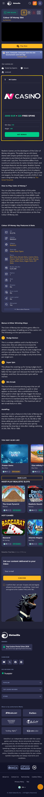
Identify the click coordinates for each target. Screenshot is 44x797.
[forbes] (32, 713)
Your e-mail (9, 571)
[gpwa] (25, 767)
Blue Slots (13, 257)
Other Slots (19, 261)
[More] (40, 787)
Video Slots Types (17, 251)
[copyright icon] (32, 721)
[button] (9, 472)
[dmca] (13, 767)
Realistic (13, 245)
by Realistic (7, 20)
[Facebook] (15, 662)
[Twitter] (9, 662)
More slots (22, 478)
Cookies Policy (36, 777)
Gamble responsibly (12, 756)
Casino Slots (33, 257)
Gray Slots (28, 259)
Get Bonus (22, 134)
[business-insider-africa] (11, 721)
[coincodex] (32, 730)
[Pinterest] (21, 662)
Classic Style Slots (17, 259)
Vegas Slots (28, 261)
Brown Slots (23, 257)
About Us (5, 777)
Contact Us (15, 777)
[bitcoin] (11, 713)
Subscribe (22, 578)
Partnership (25, 777)
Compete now (22, 57)
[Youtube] (4, 662)
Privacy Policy (19, 782)
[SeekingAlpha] (11, 730)
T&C (28, 782)
